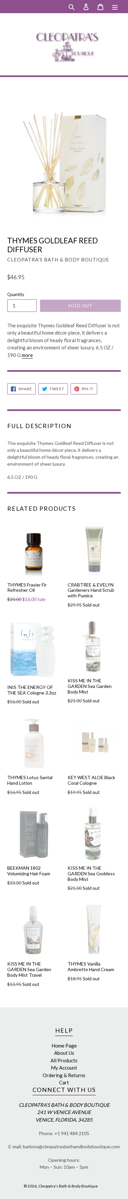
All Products (64, 1060)
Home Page (64, 1046)
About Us (64, 1053)
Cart (64, 1082)
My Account (64, 1068)
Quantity (15, 294)
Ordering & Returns (64, 1075)
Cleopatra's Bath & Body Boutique (68, 1186)
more (27, 355)
